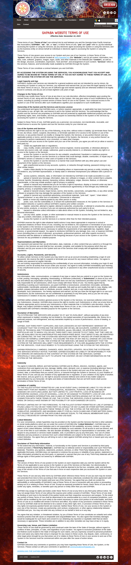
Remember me (99, 25)
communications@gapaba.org (82, 547)
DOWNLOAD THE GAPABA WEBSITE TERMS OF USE (40, 551)
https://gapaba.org (62, 57)
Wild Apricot (107, 563)
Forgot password (107, 25)
